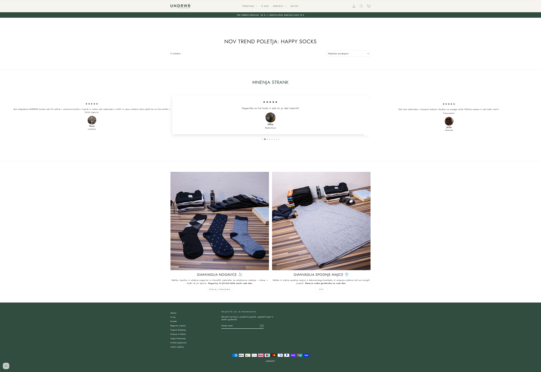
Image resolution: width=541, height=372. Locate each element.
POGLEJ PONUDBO (219, 289)
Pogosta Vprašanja (178, 330)
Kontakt (278, 6)
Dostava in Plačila (178, 334)
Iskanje (173, 313)
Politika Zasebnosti (178, 342)
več (321, 289)
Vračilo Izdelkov (177, 347)
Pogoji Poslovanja (178, 338)
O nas (265, 6)
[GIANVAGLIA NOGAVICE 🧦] (219, 221)
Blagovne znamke (178, 325)
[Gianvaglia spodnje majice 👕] (321, 221)
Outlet (295, 6)
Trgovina (248, 6)
